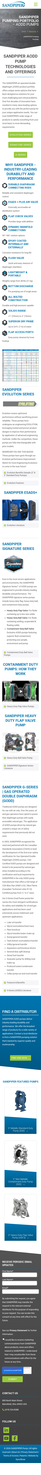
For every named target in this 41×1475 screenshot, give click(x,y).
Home (24, 31)
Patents (23, 1455)
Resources (32, 31)
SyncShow (20, 1459)
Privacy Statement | (30, 1452)
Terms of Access (10, 1455)
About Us (16, 1452)
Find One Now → (20, 1057)
